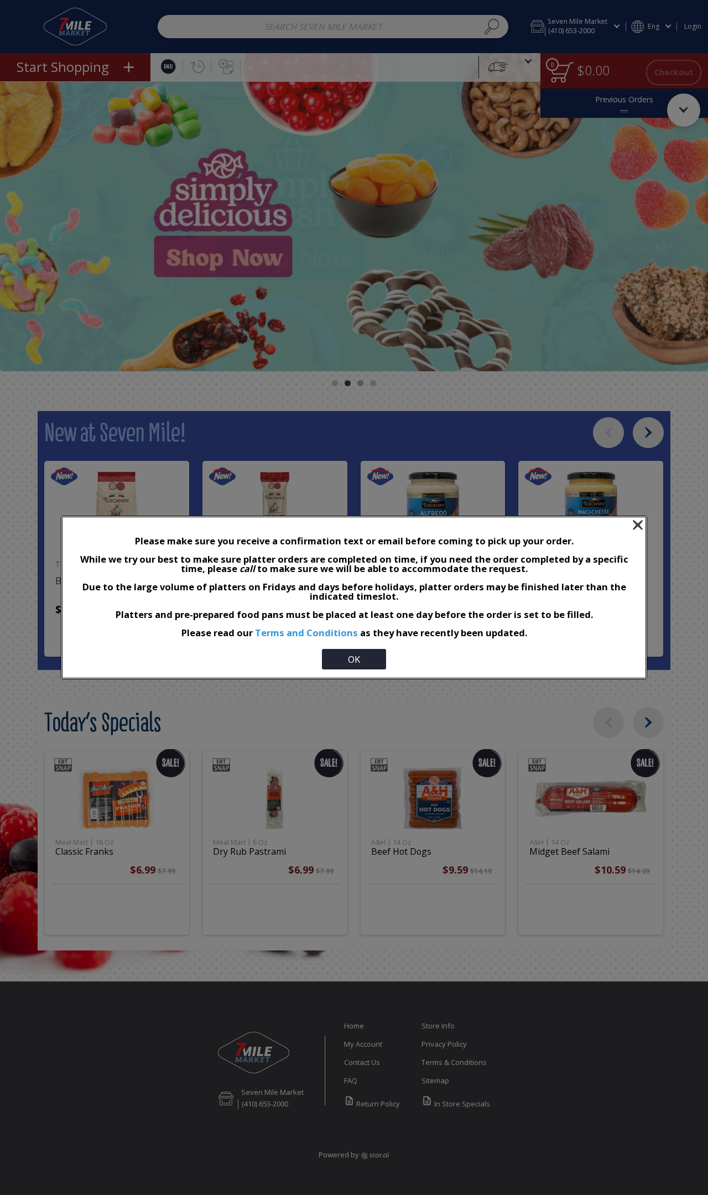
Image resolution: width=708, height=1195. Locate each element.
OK (354, 659)
